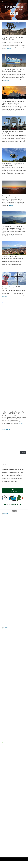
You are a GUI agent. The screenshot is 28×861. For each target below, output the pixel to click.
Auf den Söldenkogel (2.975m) (12, 287)
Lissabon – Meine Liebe (9, 256)
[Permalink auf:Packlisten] (14, 681)
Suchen (3, 450)
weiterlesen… (9, 48)
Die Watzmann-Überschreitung (12, 226)
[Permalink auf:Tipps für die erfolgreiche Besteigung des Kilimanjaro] (14, 796)
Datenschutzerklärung (14, 859)
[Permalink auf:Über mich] (14, 567)
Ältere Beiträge (6, 429)
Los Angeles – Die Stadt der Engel (13, 101)
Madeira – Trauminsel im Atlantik (12, 196)
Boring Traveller (14, 7)
